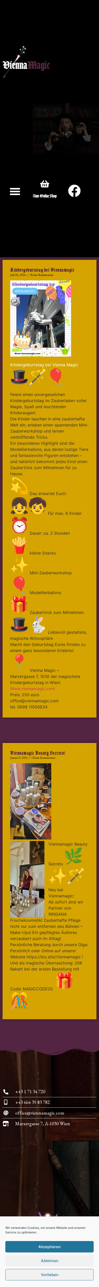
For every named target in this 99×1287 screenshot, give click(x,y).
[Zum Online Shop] (45, 184)
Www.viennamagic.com (32, 688)
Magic (38, 66)
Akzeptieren (49, 1246)
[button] (15, 191)
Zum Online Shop (45, 196)
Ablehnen (49, 1260)
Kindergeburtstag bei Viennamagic (42, 270)
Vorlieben (49, 1274)
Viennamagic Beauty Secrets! (37, 753)
